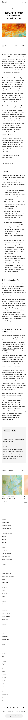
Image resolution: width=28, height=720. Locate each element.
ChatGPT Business (6, 570)
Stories (3, 671)
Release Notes (5, 582)
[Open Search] (22, 2)
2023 (13, 430)
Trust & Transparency (7, 559)
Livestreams (5, 680)
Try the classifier (7, 163)
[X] (4, 707)
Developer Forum (6, 639)
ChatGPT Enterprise (7, 573)
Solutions (4, 607)
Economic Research (6, 528)
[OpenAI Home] (4, 2)
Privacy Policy (5, 697)
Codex (3, 579)
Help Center (5, 664)
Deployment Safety (7, 553)
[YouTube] (7, 707)
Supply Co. (4, 677)
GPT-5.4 (4, 542)
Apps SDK (5, 627)
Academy (4, 674)
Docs (3, 596)
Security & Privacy (6, 556)
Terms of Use (5, 694)
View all (24, 470)
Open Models (5, 630)
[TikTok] (20, 707)
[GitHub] (14, 707)
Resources (4, 610)
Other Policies (5, 700)
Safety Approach (6, 550)
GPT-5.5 (4, 539)
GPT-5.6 (4, 536)
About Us (4, 647)
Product (19, 8)
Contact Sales (5, 619)
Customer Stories (6, 613)
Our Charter (4, 650)
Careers (3, 653)
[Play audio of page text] (3, 46)
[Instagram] (17, 707)
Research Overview (6, 525)
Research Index (5, 522)
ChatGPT (7, 430)
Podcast (4, 684)
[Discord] (23, 707)
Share (24, 45)
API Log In (5, 593)
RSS (3, 687)
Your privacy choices (18, 711)
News (3, 656)
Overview (4, 590)
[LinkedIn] (10, 707)
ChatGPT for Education (7, 576)
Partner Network (6, 616)
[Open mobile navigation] (25, 2)
